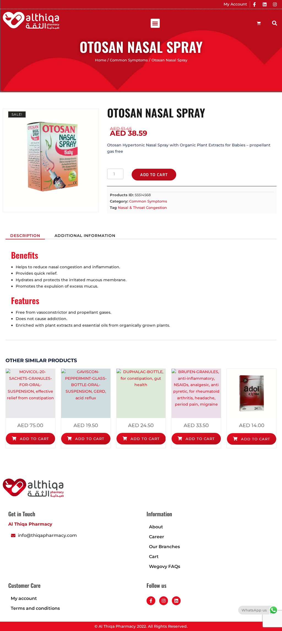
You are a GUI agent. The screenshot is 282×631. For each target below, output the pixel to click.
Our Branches (164, 546)
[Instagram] (274, 4)
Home (100, 60)
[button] (155, 23)
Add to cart (154, 174)
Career (156, 536)
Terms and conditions (35, 608)
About (156, 526)
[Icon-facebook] (254, 4)
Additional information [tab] (85, 235)
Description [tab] (25, 235)
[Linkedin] (264, 4)
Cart (154, 556)
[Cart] (258, 23)
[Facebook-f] (151, 600)
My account (24, 598)
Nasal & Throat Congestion (142, 207)
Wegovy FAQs (164, 566)
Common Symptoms (129, 60)
